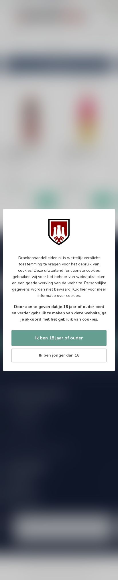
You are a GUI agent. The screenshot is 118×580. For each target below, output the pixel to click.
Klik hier (79, 289)
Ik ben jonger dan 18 (59, 355)
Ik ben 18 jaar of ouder (59, 338)
